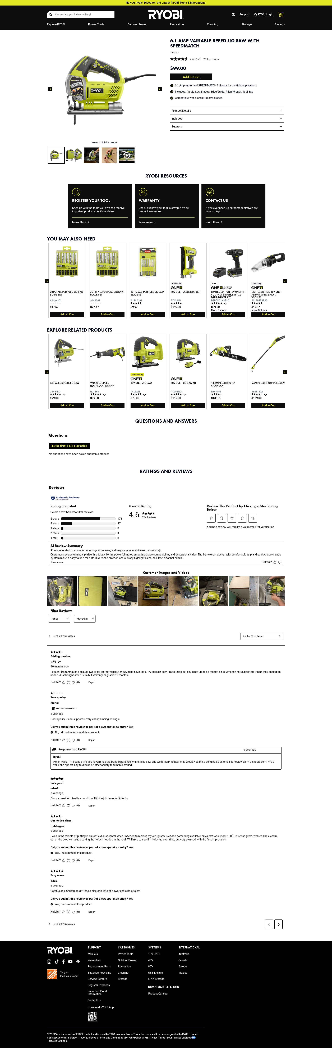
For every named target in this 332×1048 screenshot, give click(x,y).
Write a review (211, 59)
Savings (280, 24)
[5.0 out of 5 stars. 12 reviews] (177, 303)
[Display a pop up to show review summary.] (226, 305)
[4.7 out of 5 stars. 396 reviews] (56, 394)
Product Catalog (158, 993)
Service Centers (97, 979)
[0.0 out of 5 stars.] (56, 303)
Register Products (99, 985)
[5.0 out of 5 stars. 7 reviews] (136, 303)
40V (150, 960)
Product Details (181, 110)
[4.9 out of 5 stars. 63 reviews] (217, 303)
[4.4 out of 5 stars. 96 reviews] (257, 394)
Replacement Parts (99, 966)
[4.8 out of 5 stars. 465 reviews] (136, 394)
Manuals (93, 954)
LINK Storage (156, 979)
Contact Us (94, 1000)
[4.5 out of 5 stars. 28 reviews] (217, 394)
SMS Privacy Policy (154, 1037)
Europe (182, 966)
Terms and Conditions (110, 1037)
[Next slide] (160, 89)
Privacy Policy (133, 1037)
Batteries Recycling (99, 972)
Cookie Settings (58, 1041)
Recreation (177, 24)
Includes (177, 118)
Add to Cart (191, 77)
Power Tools (96, 24)
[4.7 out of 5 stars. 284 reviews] (96, 394)
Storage (246, 24)
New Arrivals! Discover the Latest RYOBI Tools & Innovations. (166, 2)
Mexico (182, 972)
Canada (182, 960)
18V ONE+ (154, 954)
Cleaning (212, 24)
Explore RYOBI (56, 24)
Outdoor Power (137, 24)
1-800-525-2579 (87, 1037)
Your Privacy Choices (179, 1037)
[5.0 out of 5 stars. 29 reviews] (257, 303)
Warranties (94, 960)
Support (244, 14)
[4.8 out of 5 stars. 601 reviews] (177, 394)
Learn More (79, 222)
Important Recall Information (97, 993)
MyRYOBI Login (263, 14)
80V (150, 966)
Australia (183, 954)
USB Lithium (155, 972)
